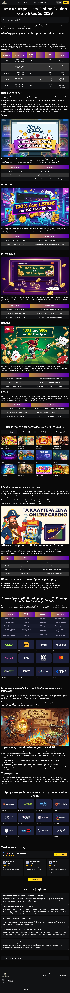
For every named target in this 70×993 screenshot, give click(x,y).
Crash (42, 432)
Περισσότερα (35, 879)
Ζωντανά (25, 432)
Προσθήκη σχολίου (60, 854)
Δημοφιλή (8, 432)
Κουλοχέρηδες (60, 432)
